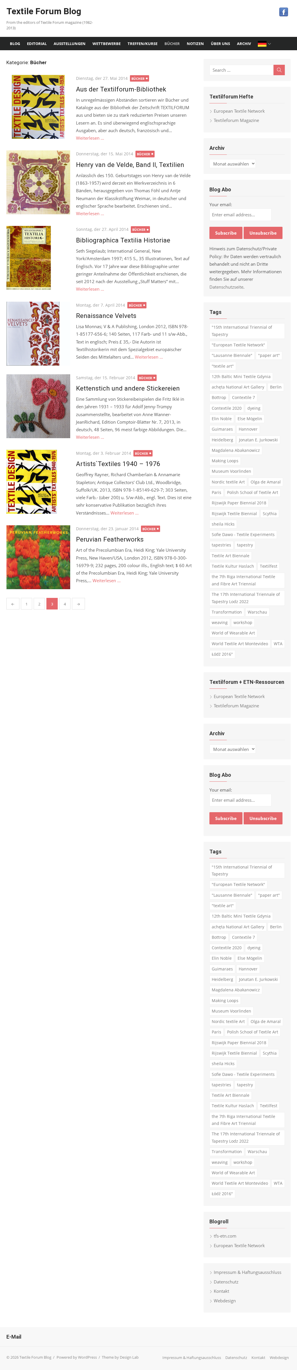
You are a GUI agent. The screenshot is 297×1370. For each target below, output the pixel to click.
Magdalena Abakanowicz (236, 450)
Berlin (276, 387)
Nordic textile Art (228, 482)
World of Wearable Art (233, 633)
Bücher (172, 43)
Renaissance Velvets (106, 315)
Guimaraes (222, 429)
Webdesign (225, 1301)
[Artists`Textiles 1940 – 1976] (38, 482)
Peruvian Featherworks (110, 539)
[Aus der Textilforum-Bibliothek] (38, 107)
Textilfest (268, 566)
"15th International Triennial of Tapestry (242, 330)
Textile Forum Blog (43, 11)
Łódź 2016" (222, 654)
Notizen (195, 43)
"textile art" (223, 366)
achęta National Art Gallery (238, 387)
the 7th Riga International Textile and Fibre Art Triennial (243, 580)
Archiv (244, 43)
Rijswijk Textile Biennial (234, 513)
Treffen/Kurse (142, 43)
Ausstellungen (70, 43)
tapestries (221, 545)
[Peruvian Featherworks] (38, 557)
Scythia (270, 513)
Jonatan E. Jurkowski (258, 440)
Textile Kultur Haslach (233, 566)
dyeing (253, 408)
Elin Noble (222, 418)
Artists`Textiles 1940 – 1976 (118, 464)
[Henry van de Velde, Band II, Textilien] (38, 182)
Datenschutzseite (226, 287)
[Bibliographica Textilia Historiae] (38, 258)
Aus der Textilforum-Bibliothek (121, 89)
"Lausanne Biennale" (232, 355)
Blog (15, 43)
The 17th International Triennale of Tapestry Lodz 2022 (246, 597)
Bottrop (219, 397)
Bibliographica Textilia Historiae (123, 240)
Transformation (227, 612)
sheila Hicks (223, 524)
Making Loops (225, 460)
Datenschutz (226, 1282)
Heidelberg (222, 440)
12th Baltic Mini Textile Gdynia (241, 376)
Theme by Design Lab (120, 1357)
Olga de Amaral (266, 482)
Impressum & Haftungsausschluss (247, 1272)
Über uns (220, 43)
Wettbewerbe (107, 43)
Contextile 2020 (227, 408)
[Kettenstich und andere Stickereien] (38, 406)
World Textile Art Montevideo (240, 643)
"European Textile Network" (238, 345)
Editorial (37, 43)
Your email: (220, 204)
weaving (220, 622)
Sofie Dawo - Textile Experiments (243, 534)
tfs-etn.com (225, 1236)
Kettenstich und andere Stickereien (128, 388)
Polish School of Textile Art (252, 492)
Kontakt (221, 1291)
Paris (216, 492)
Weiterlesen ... (90, 138)
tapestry (245, 545)
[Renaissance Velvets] (38, 334)
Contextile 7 (243, 397)
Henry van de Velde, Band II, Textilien (130, 164)
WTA (278, 643)
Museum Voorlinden (231, 471)
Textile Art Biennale (230, 555)
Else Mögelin (250, 418)
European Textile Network (239, 111)
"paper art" (269, 355)
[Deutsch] (265, 43)
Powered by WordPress (77, 1357)
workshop (242, 622)
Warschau (257, 612)
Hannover (248, 429)
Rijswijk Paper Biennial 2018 (239, 503)
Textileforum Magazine (236, 120)
